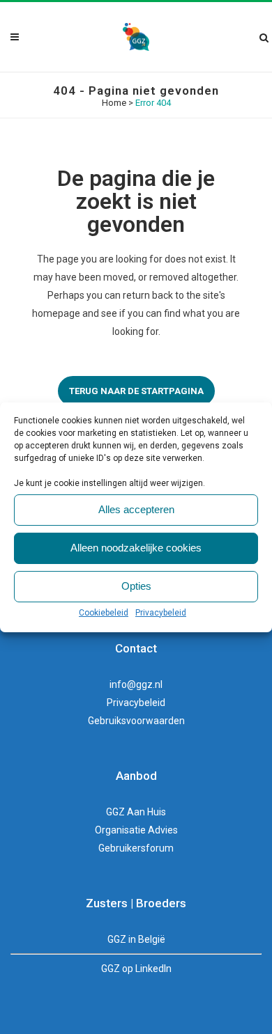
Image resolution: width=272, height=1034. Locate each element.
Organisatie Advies (136, 830)
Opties (136, 586)
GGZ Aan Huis (136, 811)
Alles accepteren (136, 509)
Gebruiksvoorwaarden (136, 720)
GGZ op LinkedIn (136, 968)
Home (114, 102)
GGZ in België (136, 939)
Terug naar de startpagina (136, 391)
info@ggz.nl (136, 684)
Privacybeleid (160, 613)
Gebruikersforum (136, 848)
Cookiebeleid (103, 613)
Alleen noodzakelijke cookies (136, 548)
